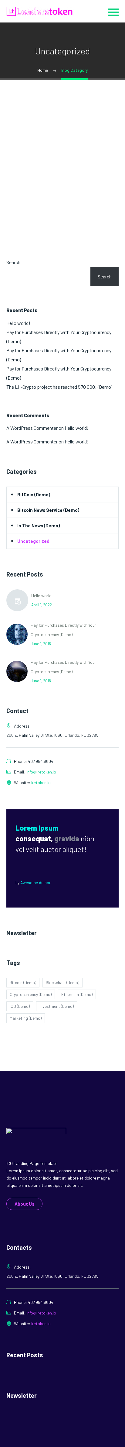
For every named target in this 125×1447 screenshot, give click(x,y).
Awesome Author (35, 882)
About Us (24, 1204)
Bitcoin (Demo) (23, 982)
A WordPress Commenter (32, 441)
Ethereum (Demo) (77, 994)
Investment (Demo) (56, 1006)
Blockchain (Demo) (62, 982)
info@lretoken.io (41, 771)
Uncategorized (33, 541)
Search (13, 262)
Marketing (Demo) (26, 1018)
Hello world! (18, 323)
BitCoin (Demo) (33, 494)
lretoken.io (41, 782)
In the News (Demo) (38, 525)
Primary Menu (113, 12)
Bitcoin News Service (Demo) (48, 510)
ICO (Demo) (20, 1006)
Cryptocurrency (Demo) (31, 994)
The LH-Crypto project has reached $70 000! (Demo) (59, 387)
